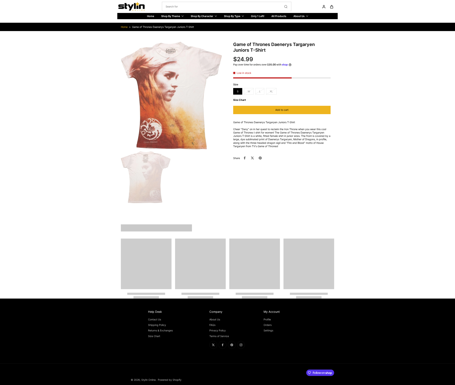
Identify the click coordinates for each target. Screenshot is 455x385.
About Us (214, 319)
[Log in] (324, 6)
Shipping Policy (157, 324)
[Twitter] (213, 345)
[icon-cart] (331, 6)
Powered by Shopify (169, 379)
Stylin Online (148, 379)
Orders (268, 324)
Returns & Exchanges (160, 330)
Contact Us (154, 319)
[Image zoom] (171, 95)
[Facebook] (222, 345)
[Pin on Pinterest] (260, 158)
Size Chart (154, 336)
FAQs (212, 324)
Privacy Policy (217, 330)
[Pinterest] (232, 345)
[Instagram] (241, 345)
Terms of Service (219, 336)
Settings (268, 330)
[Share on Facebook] (244, 158)
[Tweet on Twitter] (252, 158)
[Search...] (285, 6)
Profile (267, 319)
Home (124, 26)
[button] (282, 110)
